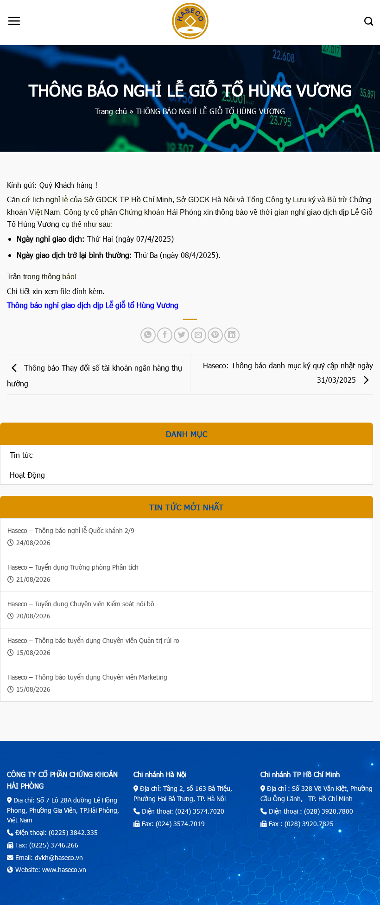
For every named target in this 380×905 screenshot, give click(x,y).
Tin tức (21, 455)
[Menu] (14, 21)
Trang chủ (111, 111)
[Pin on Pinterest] (215, 335)
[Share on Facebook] (164, 335)
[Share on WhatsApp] (148, 335)
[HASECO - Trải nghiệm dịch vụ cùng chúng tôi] (190, 21)
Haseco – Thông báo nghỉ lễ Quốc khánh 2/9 (70, 530)
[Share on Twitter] (181, 335)
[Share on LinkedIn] (232, 335)
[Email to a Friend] (198, 335)
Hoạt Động (27, 475)
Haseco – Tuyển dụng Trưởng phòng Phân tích (73, 567)
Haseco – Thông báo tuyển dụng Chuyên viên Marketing (87, 677)
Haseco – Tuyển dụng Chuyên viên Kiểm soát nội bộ (80, 603)
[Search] (368, 21)
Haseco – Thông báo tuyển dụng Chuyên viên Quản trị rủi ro (93, 640)
